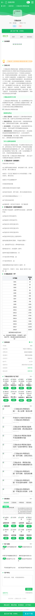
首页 (6, 2)
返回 (2, 2)
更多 (31, 376)
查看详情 (30, 368)
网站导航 (14, 605)
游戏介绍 (5, 36)
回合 (14, 26)
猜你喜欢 (29, 37)
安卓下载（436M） (18, 31)
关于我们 (28, 605)
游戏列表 (11, 6)
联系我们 (21, 605)
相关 (13, 37)
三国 (20, 26)
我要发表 (29, 589)
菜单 (33, 2)
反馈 (31, 342)
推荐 (21, 37)
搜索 (28, 2)
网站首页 (7, 605)
